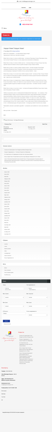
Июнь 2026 (6, 174)
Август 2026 (6, 171)
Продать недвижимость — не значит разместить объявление (17, 152)
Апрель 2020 (7, 229)
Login (30, 7)
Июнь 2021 (6, 220)
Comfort (6, 244)
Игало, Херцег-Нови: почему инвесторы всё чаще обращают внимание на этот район (22, 156)
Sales (5, 250)
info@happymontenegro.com (28, 1)
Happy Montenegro (19, 120)
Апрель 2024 (7, 192)
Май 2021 (6, 222)
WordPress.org (7, 274)
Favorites (24, 7)
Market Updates (7, 248)
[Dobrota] (14, 288)
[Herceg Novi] (14, 289)
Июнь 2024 (6, 190)
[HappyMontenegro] (26, 16)
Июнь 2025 (6, 183)
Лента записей (7, 270)
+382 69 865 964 (27, 24)
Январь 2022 (7, 213)
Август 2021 (6, 217)
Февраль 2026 (7, 178)
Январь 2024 (7, 199)
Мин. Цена (5, 302)
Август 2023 (6, 204)
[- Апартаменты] (38, 289)
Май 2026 (6, 176)
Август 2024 (6, 185)
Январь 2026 (7, 181)
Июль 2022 (6, 211)
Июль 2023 (6, 206)
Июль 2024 (6, 188)
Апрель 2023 (7, 208)
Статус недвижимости (31, 311)
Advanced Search (7, 323)
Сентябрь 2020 (7, 224)
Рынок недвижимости (9, 257)
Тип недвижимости (30, 284)
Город (4, 284)
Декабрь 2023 (7, 201)
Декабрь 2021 (7, 215)
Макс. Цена (28, 302)
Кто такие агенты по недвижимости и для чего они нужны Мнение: (18, 154)
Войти (5, 267)
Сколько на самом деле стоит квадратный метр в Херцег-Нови (17, 149)
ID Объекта (5, 311)
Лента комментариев (8, 272)
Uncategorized (7, 253)
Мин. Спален (6, 293)
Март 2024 (6, 194)
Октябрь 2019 (7, 231)
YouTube (3, 396)
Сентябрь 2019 (7, 234)
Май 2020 (6, 227)
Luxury (5, 246)
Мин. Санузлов (29, 293)
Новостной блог (16, 51)
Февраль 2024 (7, 197)
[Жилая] (38, 288)
